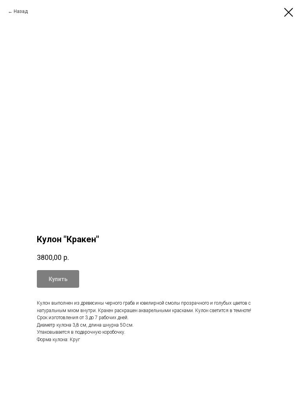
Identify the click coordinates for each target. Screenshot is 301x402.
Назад (21, 11)
